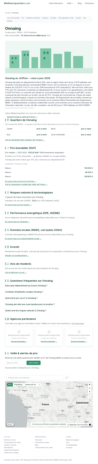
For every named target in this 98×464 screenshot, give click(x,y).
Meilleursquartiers (17, 3)
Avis (84, 18)
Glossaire (38, 440)
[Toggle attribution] (89, 424)
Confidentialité (71, 445)
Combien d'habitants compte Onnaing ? (24, 292)
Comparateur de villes (12, 442)
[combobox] (34, 377)
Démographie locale (66, 18)
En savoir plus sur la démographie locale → (23, 238)
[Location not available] (89, 397)
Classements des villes (44, 447)
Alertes (10, 21)
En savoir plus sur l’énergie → (17, 222)
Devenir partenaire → (19, 341)
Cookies (69, 447)
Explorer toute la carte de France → (22, 117)
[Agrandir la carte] (66, 378)
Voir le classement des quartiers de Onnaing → (25, 140)
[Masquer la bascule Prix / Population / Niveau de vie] (39, 384)
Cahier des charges (11, 453)
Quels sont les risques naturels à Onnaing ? (25, 310)
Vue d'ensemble (13, 18)
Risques (45, 18)
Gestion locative (10, 445)
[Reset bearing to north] (89, 392)
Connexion (89, 3)
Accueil (8, 13)
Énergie (53, 18)
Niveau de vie (30, 384)
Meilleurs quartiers (33, 18)
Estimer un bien (10, 440)
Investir (78, 18)
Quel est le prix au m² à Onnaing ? (21, 298)
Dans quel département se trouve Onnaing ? (26, 285)
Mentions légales (72, 440)
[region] (49, 404)
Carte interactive (56, 3)
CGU (67, 442)
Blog (80, 3)
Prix (23, 18)
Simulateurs (8, 447)
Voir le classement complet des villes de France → (26, 184)
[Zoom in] (89, 384)
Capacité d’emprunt (11, 450)
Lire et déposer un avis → (16, 272)
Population (18, 384)
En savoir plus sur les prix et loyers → (21, 181)
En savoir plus (78, 323)
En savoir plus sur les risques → (18, 205)
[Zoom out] (89, 388)
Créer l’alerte (34, 363)
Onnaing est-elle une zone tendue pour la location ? (30, 304)
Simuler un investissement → (17, 255)
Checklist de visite (42, 442)
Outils (69, 3)
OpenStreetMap (82, 425)
